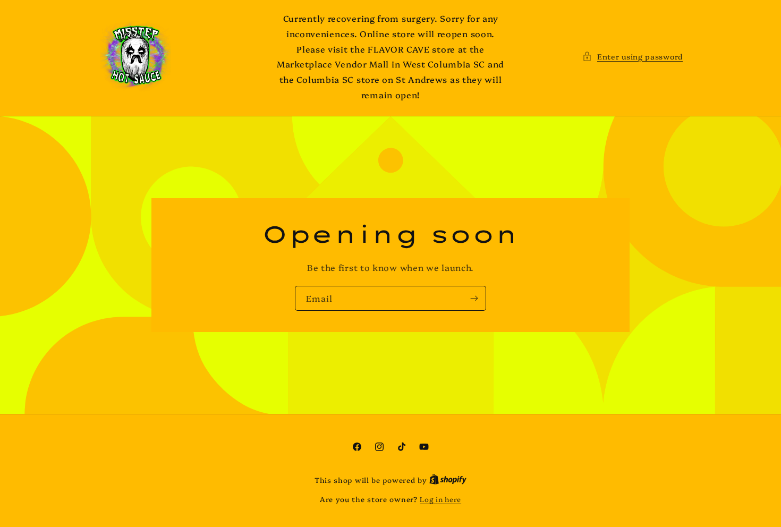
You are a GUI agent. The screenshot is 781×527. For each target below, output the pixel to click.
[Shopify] (447, 479)
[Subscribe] (474, 298)
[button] (632, 56)
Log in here (440, 499)
